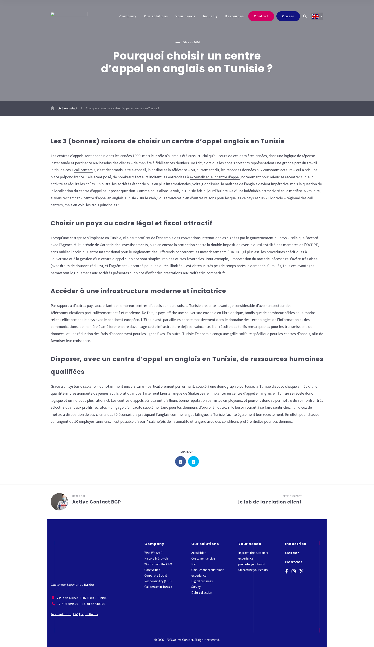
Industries (295, 543)
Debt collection (201, 593)
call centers (83, 169)
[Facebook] (286, 571)
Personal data (61, 614)
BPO (194, 564)
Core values (152, 570)
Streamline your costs (253, 570)
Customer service (203, 558)
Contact (261, 16)
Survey (196, 587)
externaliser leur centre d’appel (215, 176)
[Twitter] (301, 571)
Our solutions (156, 16)
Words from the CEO (158, 564)
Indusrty (210, 16)
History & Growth (156, 558)
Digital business (202, 581)
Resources (234, 16)
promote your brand (251, 564)
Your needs (185, 16)
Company (127, 16)
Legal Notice (89, 614)
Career (288, 16)
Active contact (67, 108)
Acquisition (198, 553)
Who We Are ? (153, 553)
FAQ (75, 614)
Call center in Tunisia (158, 587)
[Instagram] (294, 571)
